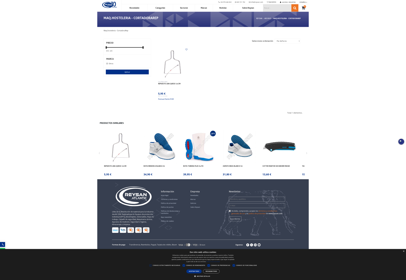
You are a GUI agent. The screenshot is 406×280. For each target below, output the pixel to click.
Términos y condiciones (169, 199)
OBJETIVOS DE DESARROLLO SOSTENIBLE (115, 230)
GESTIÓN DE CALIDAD (138, 230)
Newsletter (235, 191)
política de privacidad (257, 213)
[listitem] (121, 153)
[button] (99, 153)
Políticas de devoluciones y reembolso (170, 212)
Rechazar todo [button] (211, 271)
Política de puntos (167, 207)
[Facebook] (247, 244)
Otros (111, 63)
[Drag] (106, 47)
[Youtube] (259, 244)
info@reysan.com (257, 2)
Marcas (204, 8)
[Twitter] (251, 244)
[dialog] (203, 264)
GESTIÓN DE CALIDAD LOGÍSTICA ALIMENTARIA (123, 230)
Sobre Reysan (195, 207)
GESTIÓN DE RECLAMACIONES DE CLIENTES (131, 230)
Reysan (259, 18)
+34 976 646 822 (226, 2)
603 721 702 (240, 2)
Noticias (222, 8)
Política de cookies (167, 221)
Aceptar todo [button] (194, 271)
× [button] (403, 251)
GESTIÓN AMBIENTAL (146, 230)
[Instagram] (255, 244)
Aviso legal (164, 195)
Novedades (134, 8)
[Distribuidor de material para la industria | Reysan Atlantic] (109, 5)
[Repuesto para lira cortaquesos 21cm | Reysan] (172, 63)
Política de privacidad (168, 203)
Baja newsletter (166, 217)
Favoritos (272, 2)
